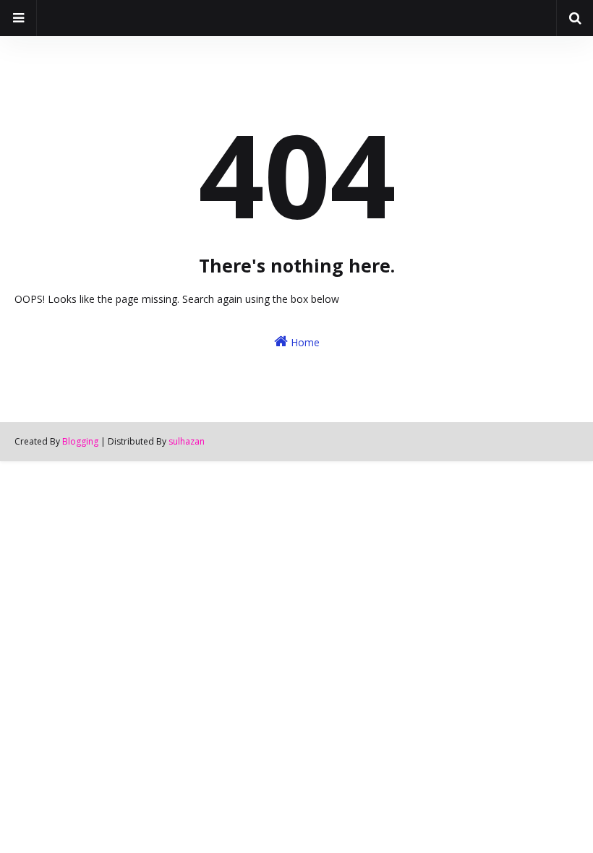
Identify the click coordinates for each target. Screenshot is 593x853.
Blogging (80, 441)
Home (304, 342)
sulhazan (186, 441)
